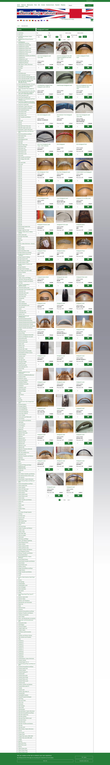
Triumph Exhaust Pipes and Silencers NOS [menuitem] (26, 664)
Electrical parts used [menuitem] (22, 342)
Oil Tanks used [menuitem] (21, 515)
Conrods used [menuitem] (21, 307)
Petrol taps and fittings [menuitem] (23, 538)
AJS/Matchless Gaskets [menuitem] (23, 46)
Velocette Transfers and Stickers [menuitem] (25, 723)
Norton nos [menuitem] (20, 501)
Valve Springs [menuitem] (21, 705)
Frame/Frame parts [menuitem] (22, 365)
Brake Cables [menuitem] (21, 247)
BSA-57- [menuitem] (20, 196)
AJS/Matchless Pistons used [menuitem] (24, 52)
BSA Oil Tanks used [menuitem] (22, 144)
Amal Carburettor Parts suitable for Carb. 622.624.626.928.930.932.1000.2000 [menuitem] (26, 89)
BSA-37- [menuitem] (20, 189)
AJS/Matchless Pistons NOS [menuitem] (24, 48)
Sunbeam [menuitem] (20, 609)
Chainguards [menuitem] (21, 298)
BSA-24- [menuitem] (20, 171)
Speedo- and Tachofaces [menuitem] (24, 600)
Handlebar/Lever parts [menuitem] (23, 383)
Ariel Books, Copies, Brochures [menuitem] (25, 106)
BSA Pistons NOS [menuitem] (22, 150)
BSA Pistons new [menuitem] (22, 151)
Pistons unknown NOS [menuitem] (23, 546)
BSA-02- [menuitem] (20, 166)
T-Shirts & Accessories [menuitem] (23, 614)
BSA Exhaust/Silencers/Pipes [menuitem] (25, 134)
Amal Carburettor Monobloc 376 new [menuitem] (26, 84)
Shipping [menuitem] (63, 4)
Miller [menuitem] (19, 461)
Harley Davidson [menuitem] (22, 389)
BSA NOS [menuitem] (20, 141)
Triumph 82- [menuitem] (21, 651)
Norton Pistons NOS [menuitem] (22, 494)
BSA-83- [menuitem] (20, 215)
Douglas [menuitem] (20, 329)
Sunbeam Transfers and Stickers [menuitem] (25, 613)
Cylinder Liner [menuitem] (21, 314)
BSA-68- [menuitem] (20, 205)
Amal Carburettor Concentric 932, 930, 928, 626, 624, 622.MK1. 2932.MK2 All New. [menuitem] (25, 81)
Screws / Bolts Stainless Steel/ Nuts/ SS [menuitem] (26, 578)
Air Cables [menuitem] (20, 66)
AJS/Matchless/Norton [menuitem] (23, 62)
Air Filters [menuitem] (20, 68)
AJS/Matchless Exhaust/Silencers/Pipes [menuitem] (23, 43)
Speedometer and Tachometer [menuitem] (25, 602)
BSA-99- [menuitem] (20, 224)
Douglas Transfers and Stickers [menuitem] (25, 327)
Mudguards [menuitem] (20, 470)
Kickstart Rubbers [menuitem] (22, 404)
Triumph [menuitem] (20, 688)
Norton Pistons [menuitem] (21, 492)
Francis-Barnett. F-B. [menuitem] (23, 366)
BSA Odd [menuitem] (20, 143)
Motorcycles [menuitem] (30, 4)
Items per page (74, 35)
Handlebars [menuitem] (21, 385)
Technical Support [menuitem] (22, 626)
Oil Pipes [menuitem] (20, 514)
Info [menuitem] (39, 4)
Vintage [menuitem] (20, 739)
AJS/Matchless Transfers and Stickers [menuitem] (26, 55)
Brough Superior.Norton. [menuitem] (23, 268)
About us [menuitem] (23, 4)
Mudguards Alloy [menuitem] (22, 468)
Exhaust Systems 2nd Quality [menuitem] (25, 350)
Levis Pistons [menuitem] (21, 418)
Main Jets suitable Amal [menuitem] (23, 452)
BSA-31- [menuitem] (20, 182)
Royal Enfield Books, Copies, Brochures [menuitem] (25, 557)
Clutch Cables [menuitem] (21, 301)
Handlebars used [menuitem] (22, 387)
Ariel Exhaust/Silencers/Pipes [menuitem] (25, 108)
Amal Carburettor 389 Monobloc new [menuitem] (26, 76)
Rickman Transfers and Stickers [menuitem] (25, 553)
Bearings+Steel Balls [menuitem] (23, 236)
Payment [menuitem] (57, 4)
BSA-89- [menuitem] (20, 219)
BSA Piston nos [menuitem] (21, 148)
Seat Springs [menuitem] (21, 581)
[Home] (55, 13)
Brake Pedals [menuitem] (21, 249)
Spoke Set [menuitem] (20, 604)
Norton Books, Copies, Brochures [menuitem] (25, 479)
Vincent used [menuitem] (21, 732)
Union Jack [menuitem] (20, 702)
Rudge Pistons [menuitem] (21, 570)
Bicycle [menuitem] (20, 238)
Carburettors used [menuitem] (22, 294)
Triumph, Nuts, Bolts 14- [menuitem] (23, 691)
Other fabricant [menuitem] (21, 522)
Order (61, 35)
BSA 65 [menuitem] (20, 122)
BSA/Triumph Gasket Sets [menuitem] (24, 226)
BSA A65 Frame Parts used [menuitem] (24, 126)
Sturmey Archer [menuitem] (21, 607)
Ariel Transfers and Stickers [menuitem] (24, 117)
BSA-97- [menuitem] (20, 223)
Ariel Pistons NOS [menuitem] (22, 111)
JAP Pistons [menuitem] (21, 394)
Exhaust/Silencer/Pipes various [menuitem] (25, 352)
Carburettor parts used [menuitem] (23, 292)
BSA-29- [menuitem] (20, 180)
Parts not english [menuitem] (22, 535)
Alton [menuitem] (19, 71)
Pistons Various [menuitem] (21, 544)
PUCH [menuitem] (19, 524)
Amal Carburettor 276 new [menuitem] (24, 75)
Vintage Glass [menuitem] (21, 734)
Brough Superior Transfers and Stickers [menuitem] (25, 265)
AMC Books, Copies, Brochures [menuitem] (25, 64)
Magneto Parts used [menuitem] (22, 432)
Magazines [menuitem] (20, 429)
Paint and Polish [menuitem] (22, 526)
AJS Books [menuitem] (20, 33)
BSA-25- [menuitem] (20, 173)
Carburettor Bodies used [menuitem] (23, 287)
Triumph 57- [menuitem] (21, 644)
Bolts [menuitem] (19, 241)
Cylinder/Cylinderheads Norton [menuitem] (25, 320)
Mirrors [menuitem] (19, 463)
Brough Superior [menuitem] (22, 267)
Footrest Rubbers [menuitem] (22, 354)
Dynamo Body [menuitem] (21, 333)
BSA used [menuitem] (20, 164)
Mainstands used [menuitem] (22, 454)
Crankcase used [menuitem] (22, 310)
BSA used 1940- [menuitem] (22, 162)
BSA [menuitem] (19, 160)
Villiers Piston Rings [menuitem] (22, 750)
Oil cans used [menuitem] (21, 517)
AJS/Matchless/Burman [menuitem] (23, 60)
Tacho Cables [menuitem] (21, 616)
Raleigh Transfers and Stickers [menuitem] (25, 549)
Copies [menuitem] (20, 308)
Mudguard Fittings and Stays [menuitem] (24, 464)
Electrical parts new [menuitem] (22, 340)
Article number (68, 32)
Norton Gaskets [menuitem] (21, 487)
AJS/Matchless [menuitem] (21, 57)
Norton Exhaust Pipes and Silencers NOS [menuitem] (26, 481)
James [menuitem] (19, 398)
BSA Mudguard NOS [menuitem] (23, 139)
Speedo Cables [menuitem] (21, 598)
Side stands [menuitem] (21, 590)
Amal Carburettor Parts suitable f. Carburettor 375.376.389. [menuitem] (25, 87)
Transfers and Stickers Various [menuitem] (25, 635)
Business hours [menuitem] (50, 4)
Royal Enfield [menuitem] (21, 563)
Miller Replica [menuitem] (21, 459)
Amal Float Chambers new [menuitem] (24, 97)
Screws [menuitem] (20, 580)
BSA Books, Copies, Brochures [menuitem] (25, 129)
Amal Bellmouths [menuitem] (22, 73)
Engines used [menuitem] (21, 345)
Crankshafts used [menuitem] (22, 312)
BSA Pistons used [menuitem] (22, 153)
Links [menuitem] (26, 6)
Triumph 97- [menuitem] (21, 655)
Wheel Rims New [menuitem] (22, 743)
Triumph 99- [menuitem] (21, 656)
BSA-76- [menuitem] (20, 212)
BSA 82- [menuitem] (20, 124)
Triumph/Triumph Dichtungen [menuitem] (24, 696)
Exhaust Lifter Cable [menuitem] (22, 349)
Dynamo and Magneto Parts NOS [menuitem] (25, 334)
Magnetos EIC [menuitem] (21, 443)
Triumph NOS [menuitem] (21, 673)
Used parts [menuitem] (20, 704)
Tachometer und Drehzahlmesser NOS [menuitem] (25, 621)
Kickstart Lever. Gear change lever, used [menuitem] (26, 402)
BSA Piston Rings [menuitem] (22, 146)
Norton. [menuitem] (20, 506)
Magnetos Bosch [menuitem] (22, 440)
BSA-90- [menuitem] (20, 221)
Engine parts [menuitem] (21, 343)
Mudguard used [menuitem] (21, 466)
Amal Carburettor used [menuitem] (23, 95)
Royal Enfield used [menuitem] (22, 564)
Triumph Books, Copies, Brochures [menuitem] (26, 658)
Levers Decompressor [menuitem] (23, 411)
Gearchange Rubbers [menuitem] (23, 380)
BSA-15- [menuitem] (20, 167)
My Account (89, 0)
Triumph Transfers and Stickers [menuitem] (25, 684)
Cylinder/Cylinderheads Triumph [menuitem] (25, 324)
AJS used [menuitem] (20, 34)
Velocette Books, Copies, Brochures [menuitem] (26, 711)
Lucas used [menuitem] (20, 427)
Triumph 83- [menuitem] (21, 653)
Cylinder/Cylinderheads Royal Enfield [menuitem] (26, 322)
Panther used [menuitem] (21, 530)
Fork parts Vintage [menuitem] (22, 361)
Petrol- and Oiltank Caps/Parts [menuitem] (25, 540)
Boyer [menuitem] (19, 245)
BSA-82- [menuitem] (20, 214)
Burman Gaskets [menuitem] (22, 272)
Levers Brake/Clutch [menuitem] (22, 409)
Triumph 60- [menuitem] (21, 646)
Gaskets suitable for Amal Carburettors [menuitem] (24, 373)
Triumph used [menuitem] (21, 689)
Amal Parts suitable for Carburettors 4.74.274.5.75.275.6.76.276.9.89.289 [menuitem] (26, 102)
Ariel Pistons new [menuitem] (22, 113)
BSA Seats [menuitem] (20, 155)
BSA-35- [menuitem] (20, 185)
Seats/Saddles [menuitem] (21, 583)
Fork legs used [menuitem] (21, 359)
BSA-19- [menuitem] (20, 169)
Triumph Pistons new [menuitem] (23, 679)
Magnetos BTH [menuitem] (21, 438)
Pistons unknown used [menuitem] (23, 547)
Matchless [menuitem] (20, 457)
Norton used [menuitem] (21, 505)
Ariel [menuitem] (19, 118)
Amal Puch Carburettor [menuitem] (23, 104)
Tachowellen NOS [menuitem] (22, 623)
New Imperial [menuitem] (21, 477)
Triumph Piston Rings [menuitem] (23, 677)
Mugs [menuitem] (19, 472)
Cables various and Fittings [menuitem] (24, 277)
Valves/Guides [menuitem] (21, 709)
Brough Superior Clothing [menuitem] (24, 257)
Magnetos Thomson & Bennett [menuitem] (25, 448)
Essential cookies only (84, 760)
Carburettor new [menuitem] (22, 291)
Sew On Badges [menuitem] (22, 587)
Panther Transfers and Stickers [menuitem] (25, 528)
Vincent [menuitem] (20, 730)
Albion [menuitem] (19, 69)
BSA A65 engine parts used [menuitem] (24, 127)
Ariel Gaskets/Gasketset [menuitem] (23, 110)
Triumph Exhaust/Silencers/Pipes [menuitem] (25, 666)
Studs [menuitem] (19, 606)
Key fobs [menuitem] (20, 399)
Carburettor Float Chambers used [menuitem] (25, 289)
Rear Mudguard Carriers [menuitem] (23, 551)
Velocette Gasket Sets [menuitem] (23, 714)
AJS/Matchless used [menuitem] (23, 59)
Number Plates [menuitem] (21, 508)
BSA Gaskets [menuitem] (21, 137)
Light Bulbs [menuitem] (20, 422)
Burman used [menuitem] (21, 275)
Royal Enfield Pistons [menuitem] (23, 559)
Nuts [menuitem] (19, 510)
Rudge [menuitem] (19, 573)
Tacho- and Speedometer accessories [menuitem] (26, 618)
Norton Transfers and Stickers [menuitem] (25, 499)
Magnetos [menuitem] (20, 436)
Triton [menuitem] (19, 639)
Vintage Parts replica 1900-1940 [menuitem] (25, 736)
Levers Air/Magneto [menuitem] (22, 408)
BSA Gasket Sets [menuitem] (22, 135)
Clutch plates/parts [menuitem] (22, 303)
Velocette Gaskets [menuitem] (22, 716)
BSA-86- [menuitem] (20, 217)
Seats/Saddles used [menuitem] (22, 585)
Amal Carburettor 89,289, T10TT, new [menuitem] (26, 78)
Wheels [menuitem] (20, 746)
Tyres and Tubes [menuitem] (22, 700)
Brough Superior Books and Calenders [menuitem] (24, 255)
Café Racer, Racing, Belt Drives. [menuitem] (25, 279)
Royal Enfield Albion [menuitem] (23, 554)
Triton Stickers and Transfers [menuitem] (24, 637)
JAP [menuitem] (19, 396)
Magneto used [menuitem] (21, 434)
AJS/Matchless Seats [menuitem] (23, 53)
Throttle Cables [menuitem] (21, 630)
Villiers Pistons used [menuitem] (23, 752)
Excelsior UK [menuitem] (21, 347)
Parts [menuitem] (35, 4)
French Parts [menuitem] (21, 368)
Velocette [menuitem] (20, 725)
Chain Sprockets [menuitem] (22, 296)
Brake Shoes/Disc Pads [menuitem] (23, 250)
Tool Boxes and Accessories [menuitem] (24, 631)
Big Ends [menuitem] (20, 240)
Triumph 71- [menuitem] (21, 649)
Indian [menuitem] (19, 392)
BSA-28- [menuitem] (20, 178)
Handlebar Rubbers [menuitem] (22, 382)
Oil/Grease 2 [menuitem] (21, 519)
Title (37, 32)
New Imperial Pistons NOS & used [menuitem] (26, 475)
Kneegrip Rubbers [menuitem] (22, 406)
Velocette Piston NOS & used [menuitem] (25, 718)
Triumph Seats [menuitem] (21, 682)
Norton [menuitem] (19, 503)
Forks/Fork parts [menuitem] (22, 363)
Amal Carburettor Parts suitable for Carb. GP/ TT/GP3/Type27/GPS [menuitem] (26, 93)
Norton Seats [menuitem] (21, 498)
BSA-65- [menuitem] (20, 199)
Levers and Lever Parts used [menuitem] (24, 416)
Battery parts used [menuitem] (22, 234)
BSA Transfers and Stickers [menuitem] (24, 157)
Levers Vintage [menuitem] (21, 415)
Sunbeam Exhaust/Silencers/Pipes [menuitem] (26, 611)
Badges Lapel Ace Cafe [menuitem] (23, 230)
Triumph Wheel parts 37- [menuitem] (23, 686)
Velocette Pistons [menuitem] (22, 720)
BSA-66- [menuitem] (20, 201)
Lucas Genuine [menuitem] (21, 424)
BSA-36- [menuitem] (20, 187)
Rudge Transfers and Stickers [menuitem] (25, 571)
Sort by (49, 35)
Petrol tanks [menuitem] (21, 537)
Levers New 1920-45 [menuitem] (23, 413)
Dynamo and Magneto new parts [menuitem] (25, 336)
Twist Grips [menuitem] (20, 698)
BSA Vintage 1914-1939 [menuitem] (23, 159)
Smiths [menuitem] (19, 592)
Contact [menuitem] (43, 4)
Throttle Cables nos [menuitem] (22, 628)
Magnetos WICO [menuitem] (22, 450)
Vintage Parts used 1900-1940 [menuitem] (25, 737)
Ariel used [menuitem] (20, 120)
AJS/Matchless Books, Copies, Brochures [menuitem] (25, 37)
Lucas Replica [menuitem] (21, 425)
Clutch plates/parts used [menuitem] (23, 305)
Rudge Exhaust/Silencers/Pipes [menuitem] (25, 568)
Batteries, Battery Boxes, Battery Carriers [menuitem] (25, 232)
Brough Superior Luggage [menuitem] (24, 260)
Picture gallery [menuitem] (20, 6)
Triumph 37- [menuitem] (21, 642)
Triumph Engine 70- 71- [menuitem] (23, 662)
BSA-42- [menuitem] (20, 194)
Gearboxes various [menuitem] (22, 378)
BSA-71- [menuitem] (20, 208)
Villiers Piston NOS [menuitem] (22, 748)
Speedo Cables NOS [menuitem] (23, 597)
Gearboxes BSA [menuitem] (22, 376)
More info (45, 760)
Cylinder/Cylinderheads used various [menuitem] (26, 326)
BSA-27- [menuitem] (20, 176)
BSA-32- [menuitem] (20, 183)
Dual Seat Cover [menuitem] (22, 331)
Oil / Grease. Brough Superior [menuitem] (25, 512)
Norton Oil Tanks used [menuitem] (23, 489)
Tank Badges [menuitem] (21, 624)
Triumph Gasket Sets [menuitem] (23, 668)
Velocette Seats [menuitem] (21, 721)
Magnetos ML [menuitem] (21, 447)
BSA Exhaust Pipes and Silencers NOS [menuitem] (26, 132)
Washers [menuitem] (20, 741)
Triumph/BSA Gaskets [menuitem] (23, 695)
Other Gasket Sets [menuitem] (22, 521)
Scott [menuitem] (19, 575)
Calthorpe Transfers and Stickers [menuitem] (25, 281)
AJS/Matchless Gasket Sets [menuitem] (24, 44)
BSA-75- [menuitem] (20, 210)
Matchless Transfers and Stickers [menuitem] (25, 456)
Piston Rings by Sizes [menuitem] (23, 542)
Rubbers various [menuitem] (22, 566)
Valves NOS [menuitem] (21, 707)
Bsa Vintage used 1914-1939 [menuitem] (24, 270)
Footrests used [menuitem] (21, 356)
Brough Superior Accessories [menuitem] (24, 252)
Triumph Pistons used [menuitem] (23, 680)
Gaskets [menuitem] (20, 370)
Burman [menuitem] (20, 274)
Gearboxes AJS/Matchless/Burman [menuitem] (26, 375)
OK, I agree (84, 757)
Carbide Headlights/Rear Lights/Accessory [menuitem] (24, 285)
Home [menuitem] (18, 4)
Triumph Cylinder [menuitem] (22, 660)
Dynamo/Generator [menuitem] (22, 338)
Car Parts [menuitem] (20, 283)
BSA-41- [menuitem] (20, 192)
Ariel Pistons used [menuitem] (22, 115)
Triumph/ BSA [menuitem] (21, 693)
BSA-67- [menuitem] (20, 203)
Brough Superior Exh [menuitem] (23, 258)
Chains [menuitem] (20, 300)
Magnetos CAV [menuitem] (21, 441)
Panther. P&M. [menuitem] (21, 531)
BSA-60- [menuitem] (20, 198)
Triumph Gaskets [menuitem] (22, 670)
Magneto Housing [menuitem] (22, 431)
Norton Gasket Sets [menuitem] (22, 485)
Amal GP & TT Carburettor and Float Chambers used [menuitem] (26, 100)
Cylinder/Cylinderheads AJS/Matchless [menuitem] (23, 317)
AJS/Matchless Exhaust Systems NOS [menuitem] (25, 40)
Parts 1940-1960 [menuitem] (22, 533)
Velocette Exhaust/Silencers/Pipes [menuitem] (26, 712)
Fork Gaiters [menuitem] (21, 358)
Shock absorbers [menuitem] (22, 588)
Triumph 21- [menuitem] (21, 640)
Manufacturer (39, 35)
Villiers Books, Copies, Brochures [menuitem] (25, 728)
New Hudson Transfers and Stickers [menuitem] (26, 473)
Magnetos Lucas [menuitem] (22, 445)
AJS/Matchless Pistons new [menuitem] (24, 50)
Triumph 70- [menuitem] (21, 647)
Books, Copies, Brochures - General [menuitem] (26, 243)
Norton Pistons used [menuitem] (22, 496)
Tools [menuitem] (19, 633)
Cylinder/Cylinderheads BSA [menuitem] (24, 318)
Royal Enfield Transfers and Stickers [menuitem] (26, 561)
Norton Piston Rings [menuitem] (22, 490)
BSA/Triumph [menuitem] (21, 228)
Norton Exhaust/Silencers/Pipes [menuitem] (25, 483)
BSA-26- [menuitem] (20, 175)
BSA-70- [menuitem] (20, 207)
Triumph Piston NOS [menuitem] (23, 675)
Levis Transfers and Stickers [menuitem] (24, 420)
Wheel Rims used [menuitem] (22, 744)
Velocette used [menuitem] (21, 727)
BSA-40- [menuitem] (20, 191)
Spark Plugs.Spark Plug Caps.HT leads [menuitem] (25, 595)
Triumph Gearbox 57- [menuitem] (23, 672)
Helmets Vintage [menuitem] (22, 391)
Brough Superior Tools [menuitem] (23, 262)
